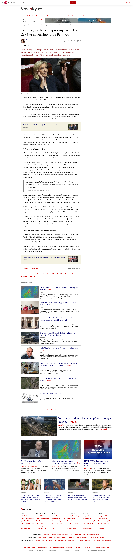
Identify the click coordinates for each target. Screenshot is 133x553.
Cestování (43, 15)
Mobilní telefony (39, 540)
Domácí (38, 13)
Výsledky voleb (25, 521)
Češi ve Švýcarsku (88, 523)
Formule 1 (54, 526)
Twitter (33, 547)
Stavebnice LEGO (50, 540)
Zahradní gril (94, 537)
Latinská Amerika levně (89, 526)
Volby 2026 (24, 516)
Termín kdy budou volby (27, 523)
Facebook (27, 547)
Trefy (41, 352)
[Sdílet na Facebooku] (77, 268)
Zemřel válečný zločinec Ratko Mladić (32, 462)
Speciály (74, 15)
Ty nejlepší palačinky (73, 516)
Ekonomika (83, 13)
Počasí (80, 15)
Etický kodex (69, 547)
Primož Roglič (40, 526)
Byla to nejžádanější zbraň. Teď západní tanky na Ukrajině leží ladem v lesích (57, 334)
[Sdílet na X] (80, 268)
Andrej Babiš (46, 273)
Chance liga (55, 516)
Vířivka (102, 537)
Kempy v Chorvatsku (88, 516)
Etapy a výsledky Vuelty (42, 518)
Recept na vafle (71, 526)
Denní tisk (94, 15)
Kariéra (45, 547)
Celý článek (103, 429)
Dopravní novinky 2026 (104, 521)
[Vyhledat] (73, 2)
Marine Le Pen (37, 273)
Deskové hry (79, 540)
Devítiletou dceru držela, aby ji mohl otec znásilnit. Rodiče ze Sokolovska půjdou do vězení (59, 303)
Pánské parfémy (106, 540)
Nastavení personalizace (102, 547)
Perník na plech (71, 528)
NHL (53, 528)
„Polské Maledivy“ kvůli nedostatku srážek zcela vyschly (58, 379)
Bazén (39, 537)
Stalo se (32, 13)
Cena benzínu (78, 534)
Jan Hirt (38, 521)
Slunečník (64, 537)
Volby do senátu (25, 526)
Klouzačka (71, 537)
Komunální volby (25, 528)
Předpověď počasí (55, 534)
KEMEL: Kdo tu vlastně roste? (51, 393)
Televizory (87, 540)
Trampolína (57, 537)
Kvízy (69, 15)
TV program (86, 15)
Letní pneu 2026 (102, 516)
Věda (37, 15)
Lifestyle (90, 13)
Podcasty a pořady (57, 15)
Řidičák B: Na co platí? (104, 523)
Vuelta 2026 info (40, 516)
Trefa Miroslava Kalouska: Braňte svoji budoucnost (59, 348)
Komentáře (67, 13)
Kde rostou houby (67, 534)
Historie (49, 15)
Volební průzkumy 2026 (27, 518)
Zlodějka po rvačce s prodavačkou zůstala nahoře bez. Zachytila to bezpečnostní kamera (59, 364)
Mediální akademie (58, 547)
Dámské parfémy (62, 540)
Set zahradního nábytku (83, 537)
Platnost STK (101, 528)
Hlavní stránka (25, 13)
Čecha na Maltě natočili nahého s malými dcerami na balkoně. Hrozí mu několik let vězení (59, 318)
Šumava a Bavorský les (89, 521)
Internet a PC (24, 15)
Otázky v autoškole (103, 526)
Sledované (101, 15)
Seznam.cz (127, 2)
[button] (51, 75)
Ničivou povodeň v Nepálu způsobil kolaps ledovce (84, 420)
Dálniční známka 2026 (104, 518)
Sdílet (74, 41)
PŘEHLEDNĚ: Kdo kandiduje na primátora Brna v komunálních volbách (96, 463)
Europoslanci (24, 276)
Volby (42, 13)
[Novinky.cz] (31, 9)
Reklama (39, 547)
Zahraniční (48, 13)
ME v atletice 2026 (57, 523)
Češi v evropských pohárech (91, 534)
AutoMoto (32, 15)
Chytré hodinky (96, 540)
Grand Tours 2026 (41, 528)
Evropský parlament (67, 273)
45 (80, 41)
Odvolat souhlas (88, 547)
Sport (65, 15)
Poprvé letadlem (87, 518)
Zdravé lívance (71, 521)
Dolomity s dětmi (87, 528)
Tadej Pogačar (40, 523)
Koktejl (95, 13)
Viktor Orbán (56, 273)
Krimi (72, 13)
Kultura (77, 13)
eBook (67, 41)
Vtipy (41, 396)
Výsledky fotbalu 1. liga (58, 518)
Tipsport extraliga (56, 521)
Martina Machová (30, 40)
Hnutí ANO (33, 276)
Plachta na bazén (47, 537)
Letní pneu (71, 540)
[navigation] (2, 2)
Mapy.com (46, 534)
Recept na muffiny (72, 518)
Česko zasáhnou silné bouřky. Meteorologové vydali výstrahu (59, 288)
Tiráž (50, 547)
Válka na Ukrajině (57, 13)
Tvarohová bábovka (72, 523)
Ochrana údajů (78, 547)
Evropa (41, 322)
